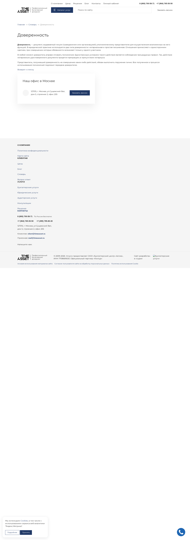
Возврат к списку (25, 69)
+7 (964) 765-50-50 (165, 3)
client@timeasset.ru (36, 234)
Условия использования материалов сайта (34, 264)
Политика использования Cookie (124, 264)
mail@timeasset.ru (36, 238)
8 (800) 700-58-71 (146, 3)
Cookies (24, 521)
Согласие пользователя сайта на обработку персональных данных (81, 264)
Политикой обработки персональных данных (87, 323)
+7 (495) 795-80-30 (45, 221)
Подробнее (12, 532)
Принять (26, 532)
